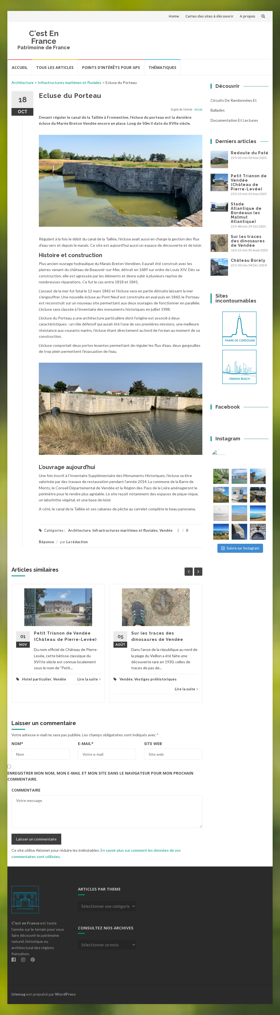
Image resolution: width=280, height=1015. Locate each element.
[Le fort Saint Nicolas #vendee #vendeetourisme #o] (258, 476)
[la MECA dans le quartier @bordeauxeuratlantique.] (239, 531)
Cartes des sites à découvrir (209, 16)
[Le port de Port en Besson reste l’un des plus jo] (221, 531)
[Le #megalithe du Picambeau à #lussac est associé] (221, 476)
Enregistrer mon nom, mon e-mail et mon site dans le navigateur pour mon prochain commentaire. (100, 776)
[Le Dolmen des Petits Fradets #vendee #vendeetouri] (258, 494)
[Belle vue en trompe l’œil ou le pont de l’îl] (239, 513)
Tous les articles (55, 67)
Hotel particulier (36, 679)
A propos (247, 16)
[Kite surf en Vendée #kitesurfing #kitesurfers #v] (221, 513)
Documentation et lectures (234, 120)
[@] (227, 456)
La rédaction (77, 542)
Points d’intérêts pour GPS (111, 67)
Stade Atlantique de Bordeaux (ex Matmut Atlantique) (246, 213)
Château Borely (248, 260)
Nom (17, 743)
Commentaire (25, 790)
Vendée (166, 530)
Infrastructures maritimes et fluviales (69, 82)
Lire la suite (87, 679)
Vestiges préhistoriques (155, 679)
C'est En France (44, 37)
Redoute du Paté (250, 153)
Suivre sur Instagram (243, 548)
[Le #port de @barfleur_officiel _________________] (239, 476)
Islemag (18, 994)
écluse (198, 109)
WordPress (65, 994)
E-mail (86, 743)
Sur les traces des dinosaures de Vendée (248, 241)
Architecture (22, 82)
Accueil (20, 67)
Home (174, 16)
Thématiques (162, 67)
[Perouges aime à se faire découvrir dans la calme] (258, 531)
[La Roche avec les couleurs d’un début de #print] (221, 494)
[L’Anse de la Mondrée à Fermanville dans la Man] (258, 513)
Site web (153, 743)
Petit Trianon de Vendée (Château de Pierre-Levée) (249, 182)
